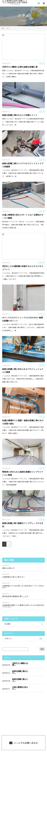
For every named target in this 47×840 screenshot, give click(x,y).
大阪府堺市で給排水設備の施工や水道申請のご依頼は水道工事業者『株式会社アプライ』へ (23, 795)
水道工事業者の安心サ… (20, 688)
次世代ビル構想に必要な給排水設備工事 (20, 67)
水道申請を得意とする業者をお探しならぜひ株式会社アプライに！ (23, 606)
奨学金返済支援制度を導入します (15, 596)
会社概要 (23, 782)
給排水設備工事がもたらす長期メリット (19, 115)
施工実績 (23, 767)
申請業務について (23, 772)
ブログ (23, 777)
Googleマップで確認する (23, 808)
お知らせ (22, 638)
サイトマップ (23, 787)
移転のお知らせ (8, 568)
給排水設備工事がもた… (20, 672)
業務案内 (23, 761)
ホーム (23, 756)
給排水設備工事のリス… (20, 680)
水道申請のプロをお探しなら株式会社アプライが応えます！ (23, 587)
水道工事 (41, 63)
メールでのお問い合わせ (25, 743)
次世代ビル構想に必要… (20, 664)
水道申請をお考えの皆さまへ (13, 577)
